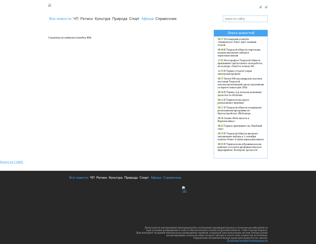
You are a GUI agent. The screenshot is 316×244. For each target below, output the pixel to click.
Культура (102, 18)
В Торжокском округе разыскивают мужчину (233, 101)
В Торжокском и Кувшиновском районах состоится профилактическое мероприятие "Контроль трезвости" (240, 147)
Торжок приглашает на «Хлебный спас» (240, 127)
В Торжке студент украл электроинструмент (235, 72)
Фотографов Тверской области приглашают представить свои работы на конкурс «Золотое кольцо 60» (240, 63)
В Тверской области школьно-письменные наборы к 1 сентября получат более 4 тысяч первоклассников (241, 136)
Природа (119, 18)
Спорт (134, 18)
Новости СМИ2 (11, 162)
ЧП (75, 18)
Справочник (166, 18)
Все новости (60, 18)
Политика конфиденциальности (247, 240)
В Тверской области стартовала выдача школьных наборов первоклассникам (239, 52)
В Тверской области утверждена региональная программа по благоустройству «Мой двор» (240, 110)
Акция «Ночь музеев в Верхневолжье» (233, 119)
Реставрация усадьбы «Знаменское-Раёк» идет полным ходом (237, 41)
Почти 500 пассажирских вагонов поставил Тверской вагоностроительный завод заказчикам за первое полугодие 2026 (241, 83)
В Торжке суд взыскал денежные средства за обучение (240, 93)
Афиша (147, 18)
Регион (86, 18)
